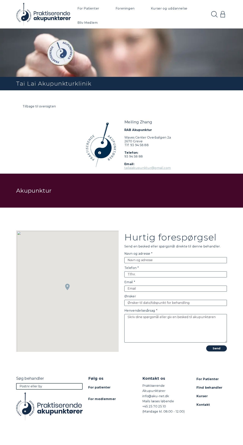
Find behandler (209, 387)
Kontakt (203, 404)
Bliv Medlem (87, 22)
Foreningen (125, 8)
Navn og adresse (138, 253)
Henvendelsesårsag (140, 310)
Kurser (202, 396)
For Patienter (88, 8)
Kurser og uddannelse (169, 8)
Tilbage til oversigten (39, 106)
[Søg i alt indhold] (214, 14)
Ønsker (130, 296)
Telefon (131, 268)
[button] (67, 287)
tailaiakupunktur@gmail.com (147, 168)
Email (129, 282)
